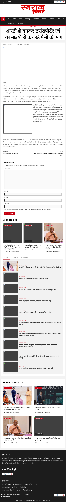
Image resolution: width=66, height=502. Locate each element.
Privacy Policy (5, 496)
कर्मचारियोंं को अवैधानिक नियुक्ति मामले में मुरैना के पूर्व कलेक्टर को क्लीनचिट (48, 153)
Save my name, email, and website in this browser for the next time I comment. (29, 209)
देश (8, 19)
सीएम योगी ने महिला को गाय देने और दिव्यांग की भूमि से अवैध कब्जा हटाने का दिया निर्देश (12, 247)
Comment (7, 168)
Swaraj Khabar (8, 44)
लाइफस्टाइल (11, 23)
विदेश (14, 19)
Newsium (38, 500)
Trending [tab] (25, 257)
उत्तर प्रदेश (6, 225)
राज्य (20, 19)
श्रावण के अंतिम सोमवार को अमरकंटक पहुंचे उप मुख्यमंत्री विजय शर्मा (36, 368)
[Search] (63, 18)
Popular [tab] (15, 257)
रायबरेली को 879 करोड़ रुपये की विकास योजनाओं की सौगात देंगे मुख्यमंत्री (54, 247)
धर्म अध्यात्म (20, 23)
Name (6, 191)
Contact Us (16, 494)
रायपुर (24, 310)
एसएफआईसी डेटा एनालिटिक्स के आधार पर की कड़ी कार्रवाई (33, 278)
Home (3, 494)
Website (6, 203)
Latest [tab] (7, 257)
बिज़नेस (44, 19)
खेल (59, 19)
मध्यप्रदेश (31, 26)
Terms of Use (25, 494)
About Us (9, 494)
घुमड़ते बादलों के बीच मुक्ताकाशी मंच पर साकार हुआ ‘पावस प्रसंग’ (35, 312)
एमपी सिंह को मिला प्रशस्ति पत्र (10, 152)
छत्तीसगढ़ (27, 19)
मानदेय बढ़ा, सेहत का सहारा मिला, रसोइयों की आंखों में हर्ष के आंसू (35, 301)
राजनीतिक (36, 19)
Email (6, 197)
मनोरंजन (52, 19)
